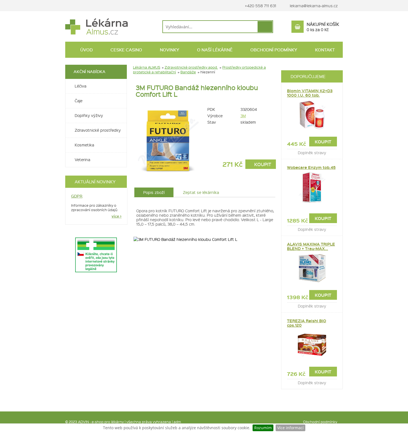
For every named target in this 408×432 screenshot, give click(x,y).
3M (243, 115)
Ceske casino (125, 50)
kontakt (324, 50)
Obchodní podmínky (320, 421)
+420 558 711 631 (260, 5)
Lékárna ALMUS (146, 67)
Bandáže (188, 71)
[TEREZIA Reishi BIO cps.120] (312, 345)
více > (117, 216)
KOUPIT (262, 164)
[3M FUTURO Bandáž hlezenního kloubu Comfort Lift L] (168, 140)
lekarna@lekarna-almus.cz (314, 5)
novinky (169, 50)
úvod (86, 50)
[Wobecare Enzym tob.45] (312, 187)
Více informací (290, 427)
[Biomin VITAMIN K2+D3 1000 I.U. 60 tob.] (312, 115)
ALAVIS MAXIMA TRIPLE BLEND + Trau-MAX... (311, 246)
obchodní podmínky (273, 50)
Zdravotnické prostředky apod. (191, 67)
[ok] (265, 27)
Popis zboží (154, 192)
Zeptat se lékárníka (201, 192)
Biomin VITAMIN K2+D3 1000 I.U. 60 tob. (310, 93)
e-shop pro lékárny (108, 421)
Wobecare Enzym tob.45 (311, 167)
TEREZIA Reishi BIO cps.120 (306, 323)
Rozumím (263, 427)
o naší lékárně (214, 50)
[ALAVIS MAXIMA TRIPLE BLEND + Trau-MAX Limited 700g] (312, 268)
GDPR (76, 196)
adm (177, 421)
